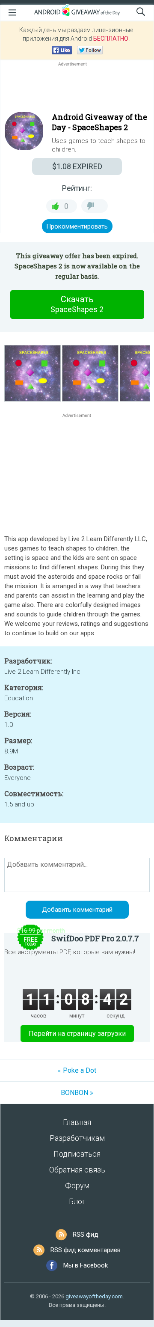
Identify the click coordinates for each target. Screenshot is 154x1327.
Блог (77, 1201)
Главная (77, 1122)
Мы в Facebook (85, 1265)
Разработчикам (77, 1138)
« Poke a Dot (77, 1070)
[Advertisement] (77, 88)
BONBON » (77, 1093)
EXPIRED (77, 166)
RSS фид (85, 1234)
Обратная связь (77, 1169)
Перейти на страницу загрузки (77, 1033)
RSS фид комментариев (85, 1250)
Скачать (77, 304)
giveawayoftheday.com (94, 1296)
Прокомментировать (77, 226)
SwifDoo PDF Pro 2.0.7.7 (95, 938)
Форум (77, 1185)
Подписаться (77, 1153)
